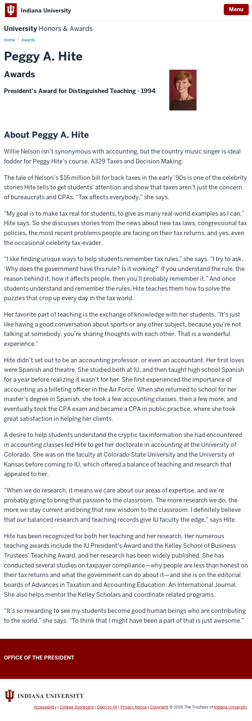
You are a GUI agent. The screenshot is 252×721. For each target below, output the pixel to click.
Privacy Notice (133, 707)
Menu (236, 9)
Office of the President (39, 657)
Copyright (159, 707)
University (48, 29)
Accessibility (45, 707)
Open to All (107, 707)
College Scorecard (77, 707)
